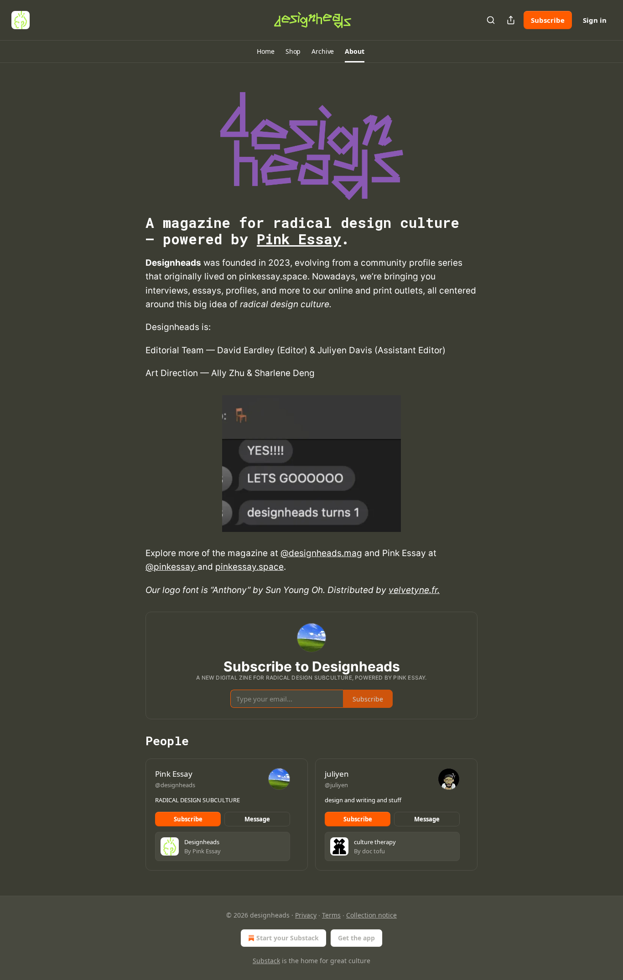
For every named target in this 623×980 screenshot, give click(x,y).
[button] (265, 51)
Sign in (595, 20)
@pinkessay (171, 567)
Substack (266, 960)
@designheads (175, 785)
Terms (331, 915)
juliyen (337, 774)
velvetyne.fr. (414, 590)
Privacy (306, 915)
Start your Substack (287, 938)
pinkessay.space (249, 567)
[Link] (132, 231)
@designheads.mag (321, 553)
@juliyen (336, 785)
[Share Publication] (511, 20)
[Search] (491, 20)
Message (257, 819)
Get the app (356, 938)
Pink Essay (299, 239)
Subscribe (548, 20)
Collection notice (371, 915)
